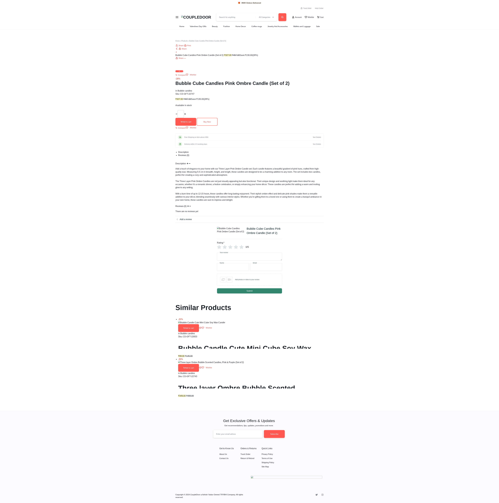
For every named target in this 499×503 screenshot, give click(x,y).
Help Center (319, 8)
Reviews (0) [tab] (183, 155)
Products (184, 41)
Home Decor (240, 26)
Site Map (265, 467)
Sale (318, 26)
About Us (223, 454)
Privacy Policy (267, 454)
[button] (180, 75)
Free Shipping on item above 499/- (196, 137)
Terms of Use (267, 458)
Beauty (215, 26)
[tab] (251, 152)
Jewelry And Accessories (278, 26)
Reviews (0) (181, 206)
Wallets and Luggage (302, 26)
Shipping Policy (268, 462)
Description (180, 163)
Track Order (307, 8)
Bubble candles (185, 91)
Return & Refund (247, 458)
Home (181, 26)
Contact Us (223, 458)
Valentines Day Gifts (198, 26)
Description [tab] (183, 152)
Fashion (226, 26)
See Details (317, 137)
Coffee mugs (256, 26)
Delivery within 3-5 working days (195, 144)
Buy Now (207, 122)
